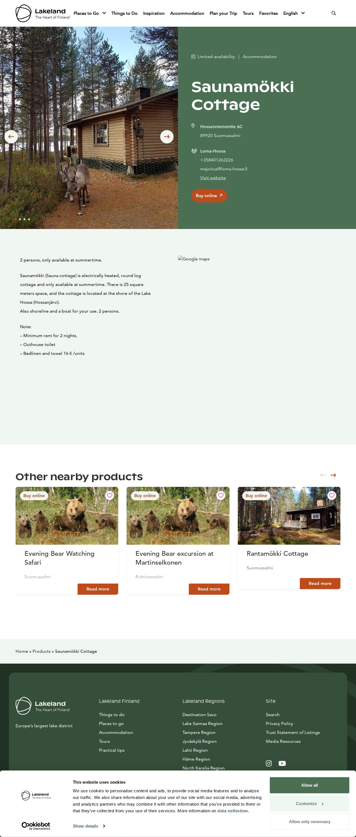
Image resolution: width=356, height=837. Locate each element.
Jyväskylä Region (199, 741)
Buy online (206, 195)
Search (273, 714)
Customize (306, 803)
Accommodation (187, 13)
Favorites (268, 13)
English (291, 13)
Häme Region (196, 759)
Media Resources (303, 741)
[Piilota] (104, 13)
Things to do (112, 714)
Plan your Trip (223, 13)
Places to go (111, 723)
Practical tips (112, 750)
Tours (248, 13)
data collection (232, 810)
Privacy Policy (279, 723)
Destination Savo (199, 714)
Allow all (309, 785)
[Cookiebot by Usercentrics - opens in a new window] (36, 826)
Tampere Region (199, 732)
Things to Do (125, 13)
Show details (85, 826)
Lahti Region (195, 750)
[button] (11, 136)
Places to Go (87, 13)
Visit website (213, 177)
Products (42, 651)
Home (22, 651)
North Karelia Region (203, 768)
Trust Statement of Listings (293, 732)
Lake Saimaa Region (202, 723)
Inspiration (154, 13)
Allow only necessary (309, 821)
